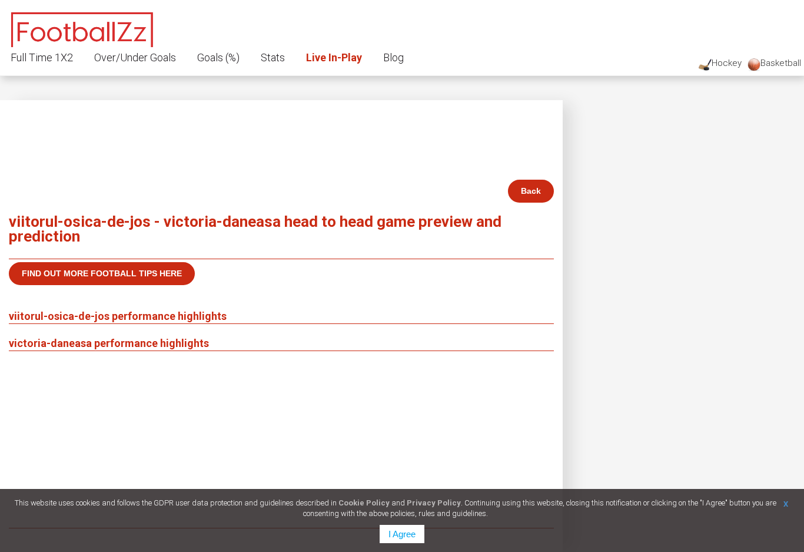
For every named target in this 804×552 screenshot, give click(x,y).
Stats (273, 57)
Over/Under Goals (135, 57)
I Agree (402, 534)
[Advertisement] (281, 439)
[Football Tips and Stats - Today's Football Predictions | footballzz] (82, 28)
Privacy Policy (434, 502)
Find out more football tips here (102, 273)
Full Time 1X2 (42, 57)
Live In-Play (334, 57)
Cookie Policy (364, 502)
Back (531, 191)
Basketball (780, 63)
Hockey (727, 63)
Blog (393, 57)
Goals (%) (218, 57)
